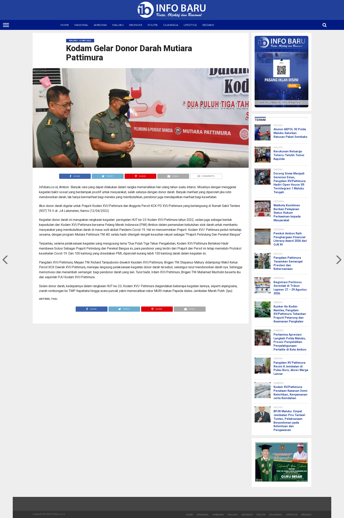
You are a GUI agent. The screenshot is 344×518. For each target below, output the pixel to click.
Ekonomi (135, 24)
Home (65, 24)
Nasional (81, 24)
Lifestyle (190, 24)
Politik (153, 24)
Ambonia (100, 24)
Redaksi (208, 24)
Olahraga (170, 24)
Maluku (118, 24)
